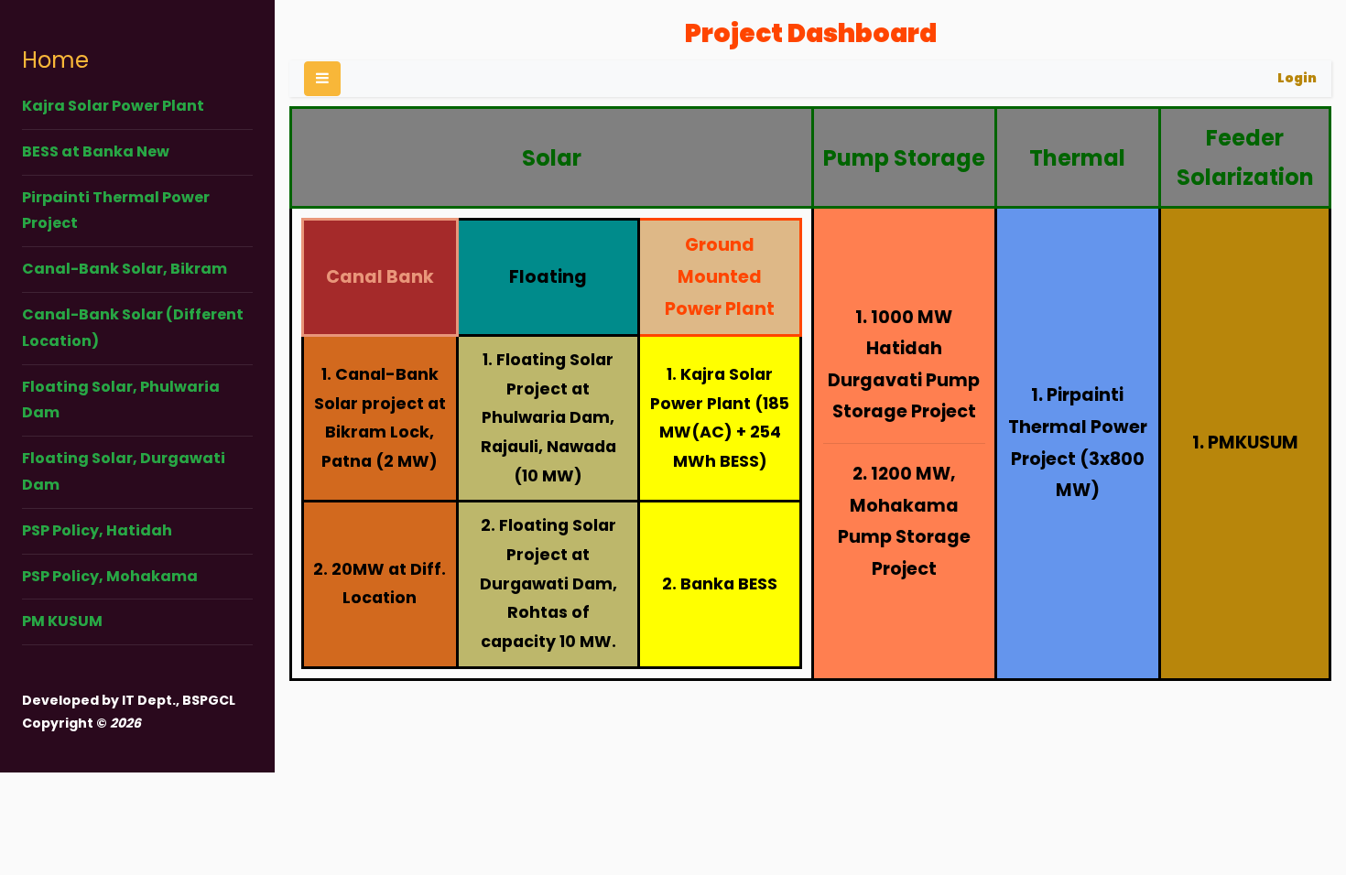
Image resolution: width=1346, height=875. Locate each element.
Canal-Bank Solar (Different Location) (133, 327)
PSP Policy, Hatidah (97, 530)
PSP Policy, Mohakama (110, 576)
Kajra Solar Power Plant (113, 105)
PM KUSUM (62, 621)
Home (55, 60)
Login (1297, 78)
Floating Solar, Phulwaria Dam (121, 400)
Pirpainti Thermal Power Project (116, 210)
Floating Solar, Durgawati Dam (123, 471)
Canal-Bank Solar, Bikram (124, 268)
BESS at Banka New (95, 151)
